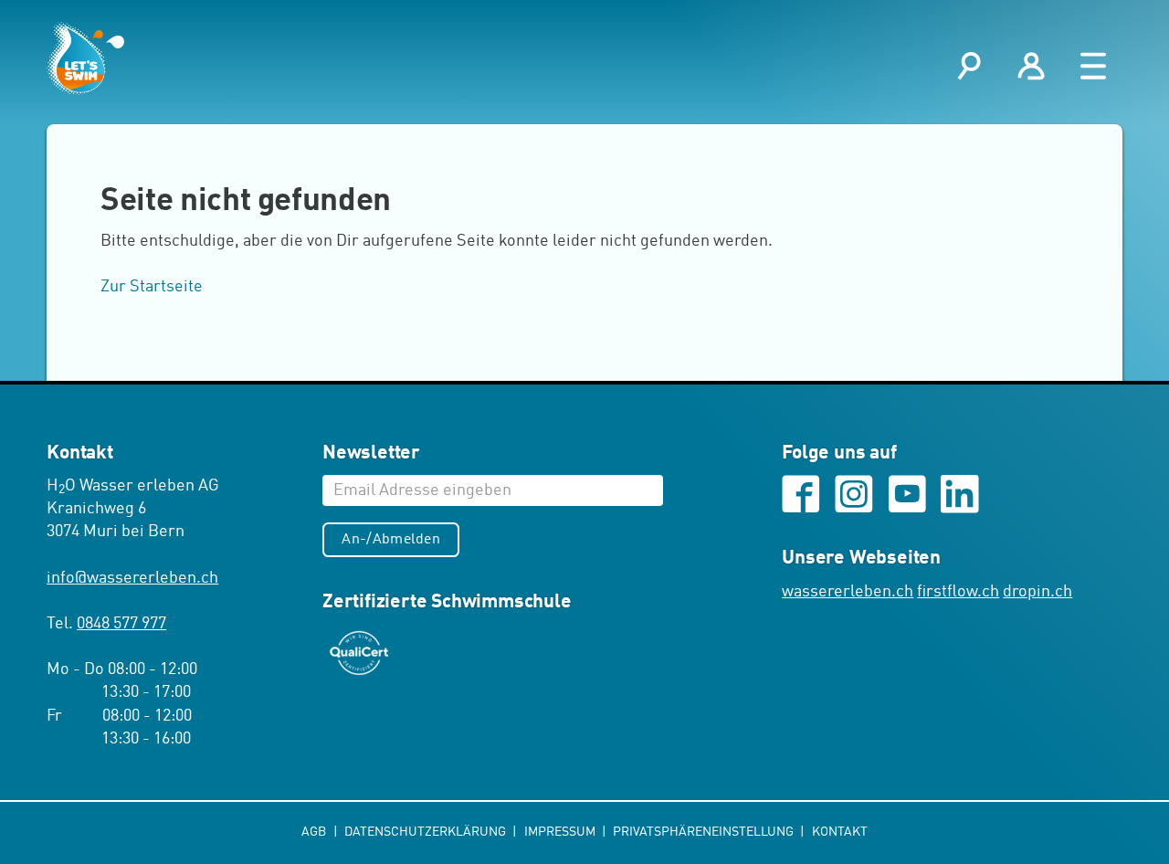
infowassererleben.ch (132, 578)
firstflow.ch (958, 592)
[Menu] (1093, 66)
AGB (315, 832)
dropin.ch (1037, 592)
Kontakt (840, 832)
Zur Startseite (151, 287)
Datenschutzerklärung (426, 832)
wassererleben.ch (847, 592)
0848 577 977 (121, 624)
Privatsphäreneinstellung (704, 832)
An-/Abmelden (391, 539)
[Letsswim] (85, 58)
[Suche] (969, 66)
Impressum (561, 832)
